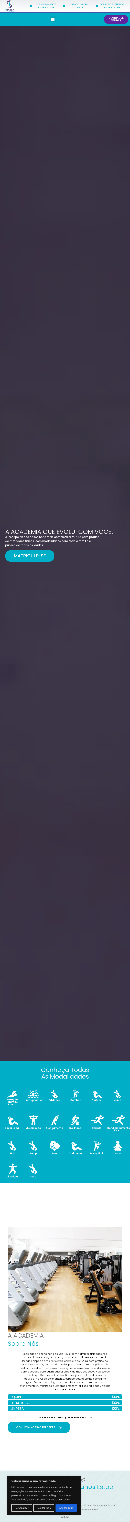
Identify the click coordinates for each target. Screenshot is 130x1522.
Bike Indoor (75, 1128)
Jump (117, 1100)
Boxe (54, 1153)
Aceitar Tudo (66, 1507)
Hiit (12, 1153)
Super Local (12, 1128)
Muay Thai (96, 1153)
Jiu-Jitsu (12, 1176)
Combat (75, 1100)
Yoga (118, 1153)
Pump (33, 1153)
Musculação (33, 1128)
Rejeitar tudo (44, 1507)
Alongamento (54, 1128)
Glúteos (97, 1100)
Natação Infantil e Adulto (12, 1102)
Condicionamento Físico (118, 1129)
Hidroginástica (34, 1100)
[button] (53, 19)
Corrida (96, 1128)
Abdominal (75, 1153)
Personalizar (21, 1507)
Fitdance (54, 1100)
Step (33, 1176)
